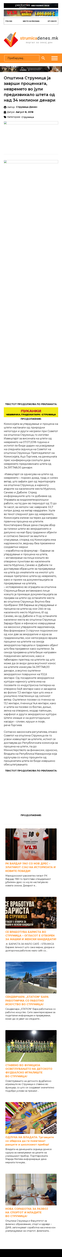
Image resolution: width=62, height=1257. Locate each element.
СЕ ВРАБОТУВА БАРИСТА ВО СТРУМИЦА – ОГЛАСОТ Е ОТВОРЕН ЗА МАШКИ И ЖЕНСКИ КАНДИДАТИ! (30, 935)
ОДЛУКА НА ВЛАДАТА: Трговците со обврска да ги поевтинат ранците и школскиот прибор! (29, 1141)
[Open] (54, 58)
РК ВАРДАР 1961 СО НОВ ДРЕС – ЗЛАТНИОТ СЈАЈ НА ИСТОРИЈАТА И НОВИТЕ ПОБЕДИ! (30, 867)
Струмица (27, 117)
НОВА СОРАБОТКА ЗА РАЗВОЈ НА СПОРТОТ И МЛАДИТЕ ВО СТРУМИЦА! (26, 1212)
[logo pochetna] (31, 39)
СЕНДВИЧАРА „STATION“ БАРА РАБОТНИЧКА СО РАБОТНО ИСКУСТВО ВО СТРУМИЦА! (27, 1000)
